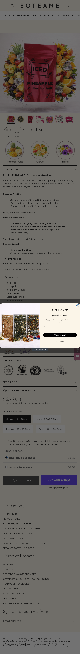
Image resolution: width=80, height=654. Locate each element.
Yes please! (60, 335)
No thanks (60, 341)
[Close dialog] (77, 305)
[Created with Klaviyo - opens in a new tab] (40, 349)
